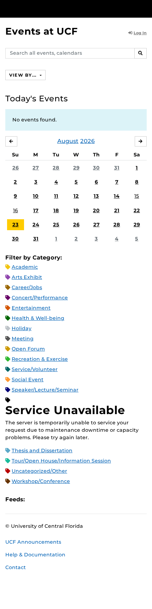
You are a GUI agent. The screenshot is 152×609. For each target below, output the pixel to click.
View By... (23, 75)
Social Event (27, 379)
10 (36, 196)
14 (116, 196)
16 (15, 210)
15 (136, 196)
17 (36, 210)
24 (36, 224)
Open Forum (28, 349)
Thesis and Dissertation (42, 450)
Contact (15, 567)
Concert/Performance (40, 297)
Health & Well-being (38, 318)
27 (36, 168)
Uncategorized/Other (39, 471)
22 (137, 210)
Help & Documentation (35, 554)
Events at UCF (41, 31)
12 (76, 196)
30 (96, 168)
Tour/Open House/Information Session (61, 461)
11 (56, 196)
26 (15, 168)
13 (96, 196)
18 (56, 210)
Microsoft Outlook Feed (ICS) (46, 499)
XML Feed (70, 499)
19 (76, 210)
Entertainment (31, 308)
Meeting (23, 338)
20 (96, 210)
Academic (25, 267)
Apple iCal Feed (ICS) (34, 499)
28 (56, 168)
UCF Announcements (33, 542)
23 (15, 224)
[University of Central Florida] (53, 8)
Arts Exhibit (27, 277)
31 (116, 168)
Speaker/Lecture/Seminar (45, 390)
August (67, 141)
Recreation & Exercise (40, 359)
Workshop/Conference (41, 481)
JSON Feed (82, 499)
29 (76, 168)
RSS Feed (58, 499)
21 (116, 210)
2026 (87, 141)
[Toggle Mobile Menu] (145, 8)
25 (56, 224)
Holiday (21, 328)
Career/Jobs (27, 287)
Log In (140, 32)
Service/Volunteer (35, 369)
